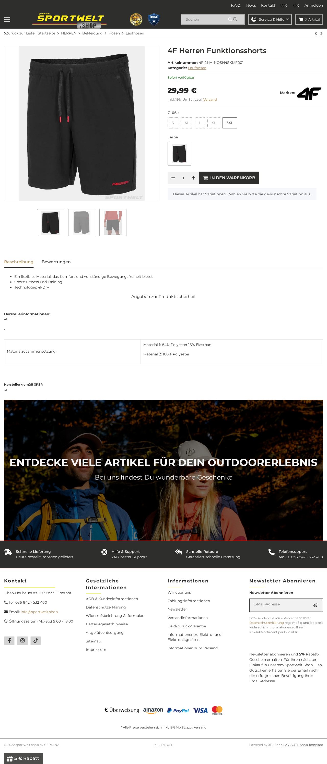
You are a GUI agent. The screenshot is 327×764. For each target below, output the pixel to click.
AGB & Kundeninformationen (112, 598)
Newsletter (177, 609)
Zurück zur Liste (20, 33)
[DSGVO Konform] (154, 19)
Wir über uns (179, 592)
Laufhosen (197, 68)
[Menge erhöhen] (193, 178)
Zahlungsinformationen (189, 601)
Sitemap (93, 641)
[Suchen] (235, 19)
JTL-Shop (275, 745)
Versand (210, 99)
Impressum (96, 649)
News (251, 5)
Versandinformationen (188, 617)
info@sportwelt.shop (39, 612)
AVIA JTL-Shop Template (304, 745)
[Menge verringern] (173, 178)
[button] (284, 6)
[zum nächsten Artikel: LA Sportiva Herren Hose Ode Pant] (315, 33)
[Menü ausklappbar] (7, 19)
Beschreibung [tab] (18, 261)
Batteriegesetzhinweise (107, 624)
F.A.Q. (236, 5)
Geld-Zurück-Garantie (187, 626)
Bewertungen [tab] (56, 261)
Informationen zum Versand (193, 648)
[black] (179, 153)
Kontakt (268, 5)
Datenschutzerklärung (106, 607)
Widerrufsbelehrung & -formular (115, 615)
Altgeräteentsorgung (105, 632)
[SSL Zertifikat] (136, 19)
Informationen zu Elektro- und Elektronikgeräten (194, 637)
